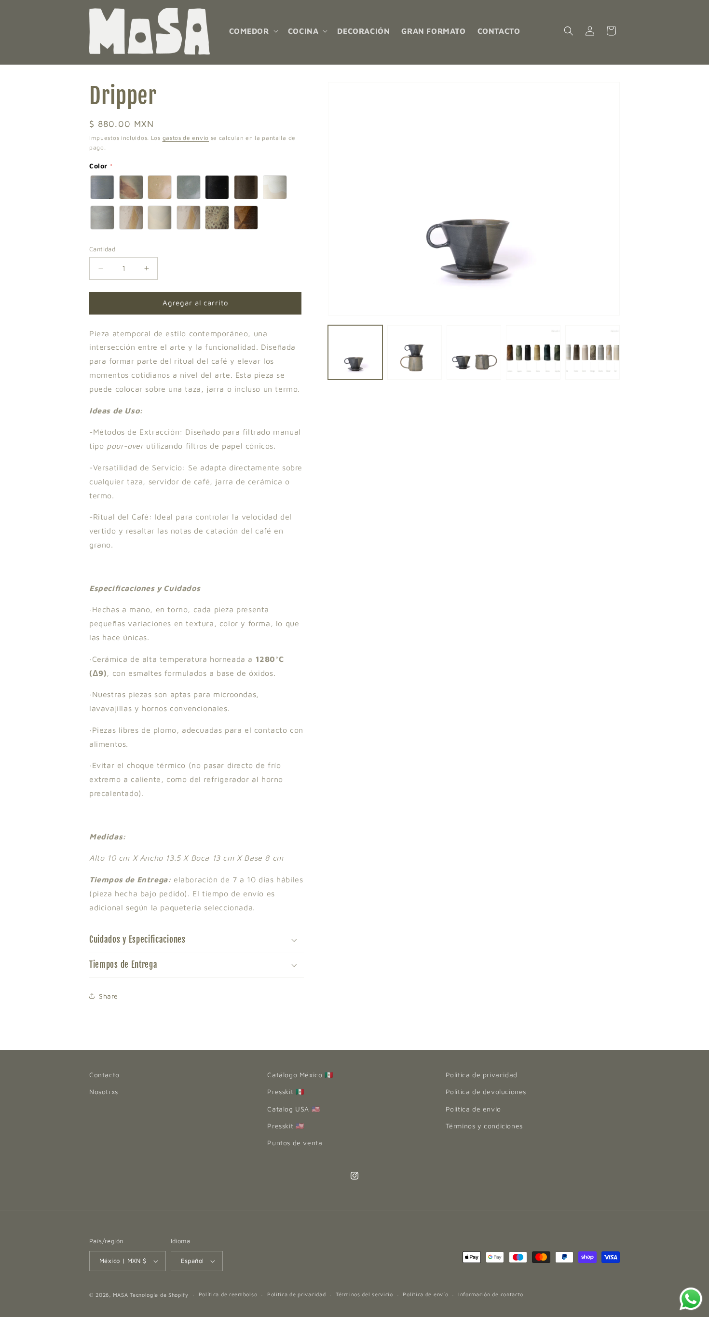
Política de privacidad (296, 1294)
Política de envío (425, 1294)
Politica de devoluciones (486, 1091)
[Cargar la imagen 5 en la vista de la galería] (592, 352)
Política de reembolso (228, 1294)
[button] (252, 31)
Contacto (104, 1074)
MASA (120, 1294)
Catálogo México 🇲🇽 (300, 1074)
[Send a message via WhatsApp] (691, 1299)
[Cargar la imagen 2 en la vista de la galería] (414, 352)
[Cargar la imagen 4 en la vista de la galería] (533, 352)
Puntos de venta (294, 1143)
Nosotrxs (103, 1091)
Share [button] (108, 996)
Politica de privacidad (482, 1074)
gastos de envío (186, 137)
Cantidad (102, 249)
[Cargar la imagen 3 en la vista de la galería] (474, 352)
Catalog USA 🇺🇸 (293, 1109)
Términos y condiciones (484, 1126)
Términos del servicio (364, 1294)
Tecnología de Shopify (159, 1294)
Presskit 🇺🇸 (285, 1126)
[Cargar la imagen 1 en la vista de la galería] (355, 352)
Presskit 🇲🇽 (285, 1091)
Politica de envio (473, 1109)
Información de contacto (490, 1294)
